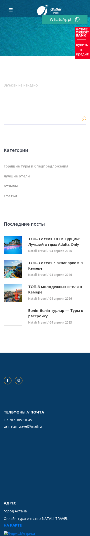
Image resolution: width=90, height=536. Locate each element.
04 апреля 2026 (61, 251)
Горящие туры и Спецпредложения (36, 166)
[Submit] (84, 119)
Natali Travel (37, 251)
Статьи (10, 196)
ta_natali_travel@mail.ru (23, 426)
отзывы (11, 186)
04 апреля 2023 (61, 322)
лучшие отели (17, 176)
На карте (13, 525)
